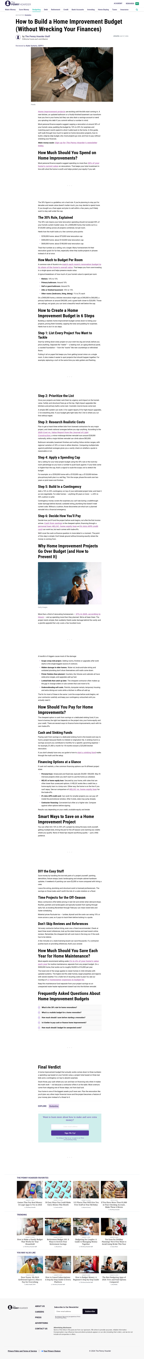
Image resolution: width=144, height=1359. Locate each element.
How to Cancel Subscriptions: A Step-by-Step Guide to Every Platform (58, 1279)
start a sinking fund (86, 752)
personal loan (44, 526)
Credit (65, 10)
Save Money (24, 10)
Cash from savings (53, 523)
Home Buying (103, 10)
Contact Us (41, 1328)
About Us (40, 1306)
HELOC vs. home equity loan (83, 789)
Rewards (132, 3)
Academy (118, 3)
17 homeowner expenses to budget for (65, 980)
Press (38, 1317)
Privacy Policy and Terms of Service (22, 1351)
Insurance (124, 10)
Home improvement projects (51, 111)
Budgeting (36, 10)
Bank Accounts (78, 10)
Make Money (10, 10)
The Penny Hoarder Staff (37, 36)
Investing (91, 10)
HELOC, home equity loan (64, 526)
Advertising (41, 1323)
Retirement (55, 10)
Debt (46, 10)
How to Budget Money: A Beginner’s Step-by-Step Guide (86, 1278)
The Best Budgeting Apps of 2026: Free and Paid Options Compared (114, 1279)
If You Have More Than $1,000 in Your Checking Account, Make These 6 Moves (114, 1204)
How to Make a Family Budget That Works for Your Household (30, 1241)
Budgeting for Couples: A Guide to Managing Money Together (86, 1241)
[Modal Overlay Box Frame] (69, 1128)
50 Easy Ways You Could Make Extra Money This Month (58, 1203)
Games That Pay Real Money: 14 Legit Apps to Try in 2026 (30, 1203)
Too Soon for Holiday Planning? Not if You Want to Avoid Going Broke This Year (114, 1241)
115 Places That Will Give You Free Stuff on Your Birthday (86, 1203)
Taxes (114, 10)
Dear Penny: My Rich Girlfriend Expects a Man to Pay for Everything (30, 1279)
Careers (39, 1312)
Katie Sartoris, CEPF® (35, 46)
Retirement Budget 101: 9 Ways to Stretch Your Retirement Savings (58, 1241)
